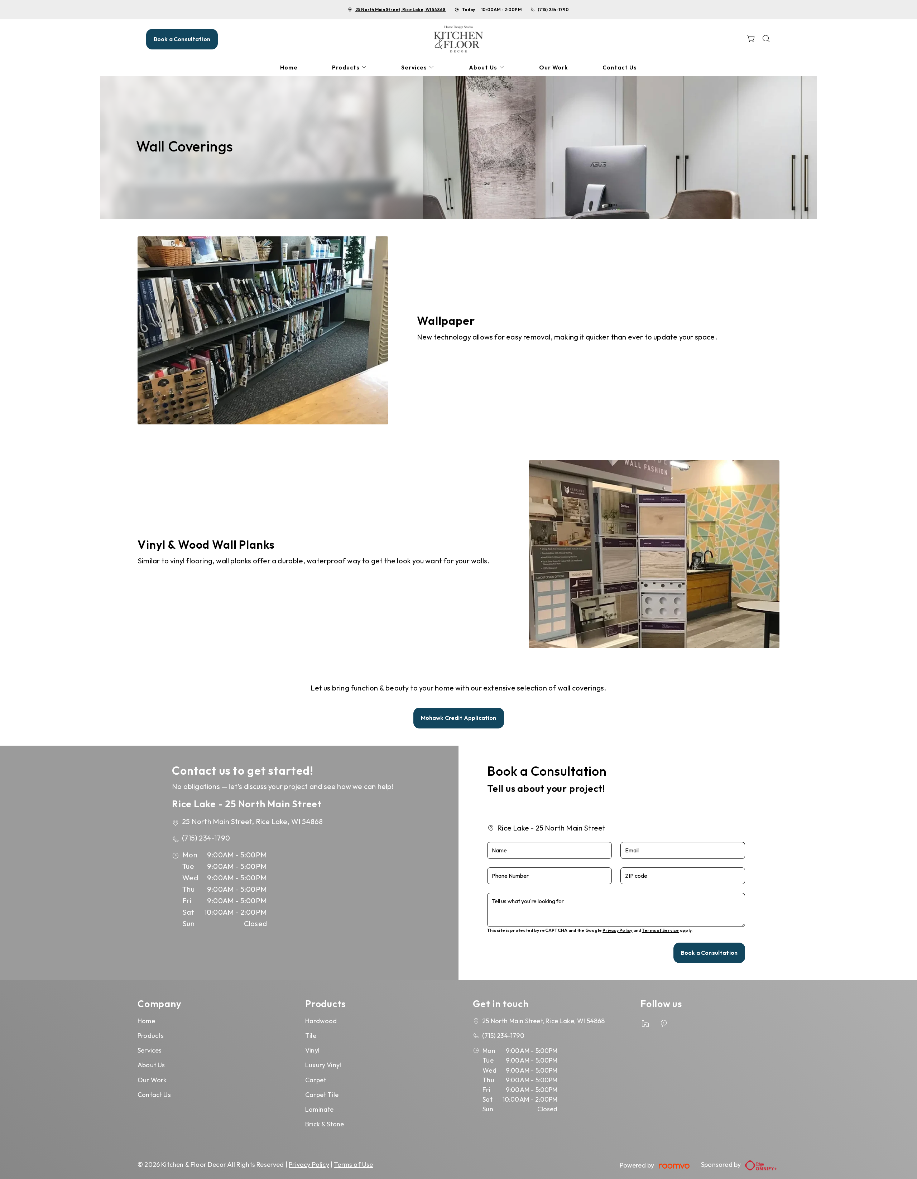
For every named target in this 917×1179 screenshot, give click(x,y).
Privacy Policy (617, 930)
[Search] (766, 39)
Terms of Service (660, 930)
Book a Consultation (182, 39)
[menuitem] (289, 67)
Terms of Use (353, 1164)
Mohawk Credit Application (458, 717)
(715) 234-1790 (553, 9)
